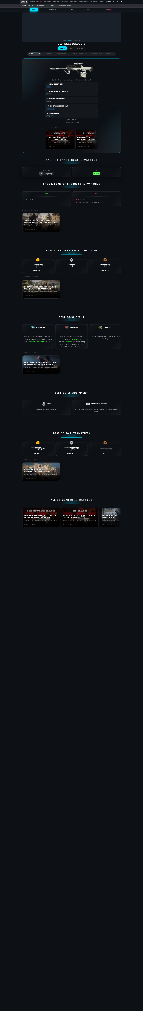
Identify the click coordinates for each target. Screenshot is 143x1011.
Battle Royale (34, 54)
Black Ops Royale (62, 54)
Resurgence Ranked (80, 54)
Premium (68, 40)
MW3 (71, 48)
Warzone (62, 48)
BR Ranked (110, 54)
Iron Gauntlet (97, 54)
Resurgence (48, 54)
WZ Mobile (80, 48)
